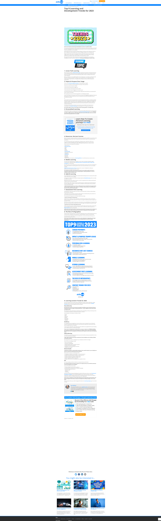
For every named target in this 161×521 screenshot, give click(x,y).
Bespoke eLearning (86, 2)
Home (65, 6)
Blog (66, 6)
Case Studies (93, 2)
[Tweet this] (75, 474)
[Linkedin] (82, 474)
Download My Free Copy (85, 130)
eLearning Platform (69, 2)
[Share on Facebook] (78, 474)
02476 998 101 (96, 1)
